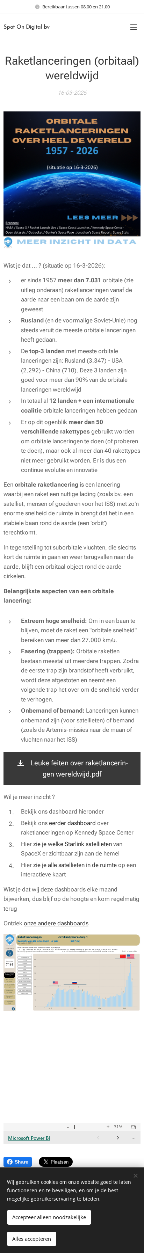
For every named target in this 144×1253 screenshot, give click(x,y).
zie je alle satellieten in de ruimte (75, 864)
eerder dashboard (72, 822)
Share (21, 1162)
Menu (134, 27)
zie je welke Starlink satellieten (72, 843)
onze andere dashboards (56, 923)
